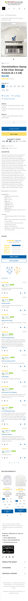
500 (15, 86)
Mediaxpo (7, 487)
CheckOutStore (9, 146)
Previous (2, 40)
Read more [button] (4, 347)
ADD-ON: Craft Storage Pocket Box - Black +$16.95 (13, 109)
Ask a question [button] (14, 260)
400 (3, 501)
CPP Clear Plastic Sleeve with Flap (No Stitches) (21, 495)
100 (7, 86)
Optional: (4, 103)
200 (11, 86)
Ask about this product (9, 98)
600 (11, 501)
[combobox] (11, 8)
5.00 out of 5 (18, 240)
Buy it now (14, 134)
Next (25, 40)
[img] (5, 282)
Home (2, 15)
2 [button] (12, 462)
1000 (19, 86)
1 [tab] (13, 59)
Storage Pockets (13, 148)
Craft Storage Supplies (10, 15)
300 (11, 498)
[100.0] (9, 270)
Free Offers (6, 95)
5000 (7, 90)
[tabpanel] (14, 39)
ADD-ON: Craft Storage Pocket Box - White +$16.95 (13, 106)
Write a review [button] (14, 256)
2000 (23, 86)
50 (3, 86)
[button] (5, 78)
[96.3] (17, 270)
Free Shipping (16, 95)
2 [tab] (14, 59)
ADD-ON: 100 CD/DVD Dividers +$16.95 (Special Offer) (12, 116)
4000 (3, 90)
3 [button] (14, 462)
